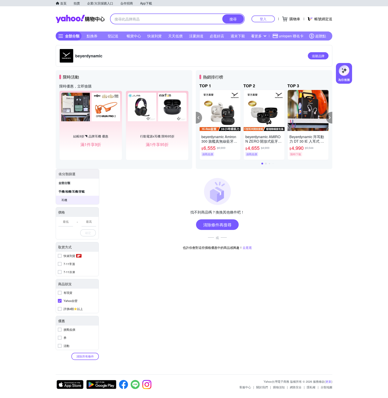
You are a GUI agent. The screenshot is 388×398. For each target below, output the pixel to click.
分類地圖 (326, 387)
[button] (199, 118)
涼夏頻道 (196, 35)
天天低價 (175, 35)
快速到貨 (154, 35)
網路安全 (296, 387)
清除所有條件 (85, 356)
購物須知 (279, 387)
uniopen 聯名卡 (291, 35)
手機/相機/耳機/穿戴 (72, 191)
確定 (88, 233)
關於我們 (262, 387)
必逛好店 (217, 35)
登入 (263, 18)
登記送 (113, 35)
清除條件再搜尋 (217, 224)
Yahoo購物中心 (80, 18)
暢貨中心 (134, 35)
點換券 (92, 35)
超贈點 (320, 35)
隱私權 (311, 387)
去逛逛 (247, 247)
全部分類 (64, 183)
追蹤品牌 (318, 56)
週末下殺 (238, 35)
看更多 (256, 35)
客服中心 (245, 387)
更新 (328, 381)
